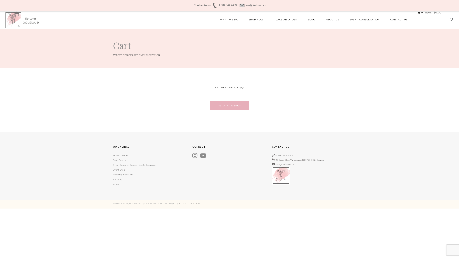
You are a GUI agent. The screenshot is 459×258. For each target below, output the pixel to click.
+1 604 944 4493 (284, 155)
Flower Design (120, 155)
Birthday (117, 179)
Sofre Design (119, 160)
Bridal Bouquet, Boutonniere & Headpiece (134, 165)
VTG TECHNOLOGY (189, 203)
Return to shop (229, 105)
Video (116, 184)
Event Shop (119, 169)
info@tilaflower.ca (284, 164)
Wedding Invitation (123, 174)
